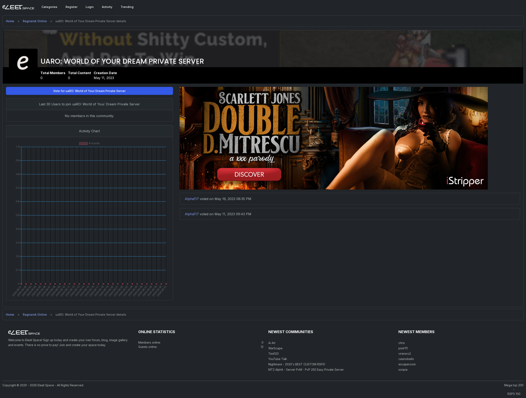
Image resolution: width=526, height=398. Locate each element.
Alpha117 (192, 199)
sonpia (402, 369)
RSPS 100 (514, 394)
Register (71, 7)
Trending (127, 7)
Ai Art (271, 343)
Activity (107, 7)
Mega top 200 (514, 385)
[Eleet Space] (18, 7)
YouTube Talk (277, 359)
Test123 (273, 353)
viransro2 (404, 353)
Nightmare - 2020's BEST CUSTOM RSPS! (296, 364)
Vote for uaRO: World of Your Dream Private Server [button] (89, 91)
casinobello (406, 359)
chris (401, 343)
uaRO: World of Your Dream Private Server (122, 61)
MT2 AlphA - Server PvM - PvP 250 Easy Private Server (306, 369)
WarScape (275, 348)
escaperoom (407, 364)
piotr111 (403, 348)
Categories (49, 7)
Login (90, 7)
